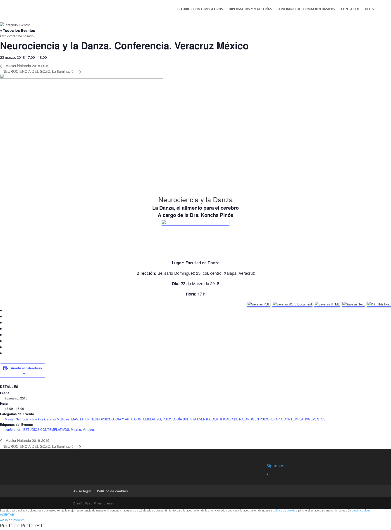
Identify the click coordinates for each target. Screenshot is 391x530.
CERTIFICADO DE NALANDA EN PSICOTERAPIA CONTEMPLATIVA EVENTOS (268, 419)
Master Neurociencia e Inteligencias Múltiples (37, 419)
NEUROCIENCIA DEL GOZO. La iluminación (40, 71)
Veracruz (89, 429)
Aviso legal (82, 491)
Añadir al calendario (26, 368)
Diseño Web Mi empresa (93, 503)
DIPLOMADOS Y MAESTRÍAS (250, 9)
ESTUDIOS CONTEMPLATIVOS (200, 9)
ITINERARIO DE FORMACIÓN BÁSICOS (306, 9)
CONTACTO (350, 9)
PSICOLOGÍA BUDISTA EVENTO (186, 419)
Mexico (76, 429)
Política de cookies (112, 491)
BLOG (369, 9)
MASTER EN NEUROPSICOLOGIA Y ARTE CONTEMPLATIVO (116, 419)
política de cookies (285, 510)
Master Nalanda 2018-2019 (25, 65)
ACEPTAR (7, 514)
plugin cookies (361, 510)
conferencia (13, 429)
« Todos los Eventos (17, 30)
